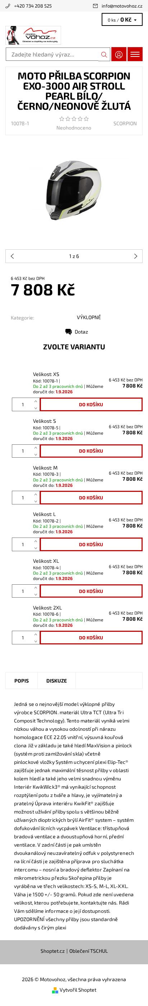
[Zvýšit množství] (37, 401)
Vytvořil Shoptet (78, 990)
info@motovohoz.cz (122, 6)
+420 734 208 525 (33, 6)
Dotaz (81, 331)
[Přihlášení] (118, 54)
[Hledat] (104, 54)
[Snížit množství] (37, 407)
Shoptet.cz (53, 950)
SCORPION (125, 123)
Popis (21, 681)
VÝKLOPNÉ (89, 317)
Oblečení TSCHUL (88, 950)
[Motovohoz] (74, 35)
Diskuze (56, 681)
